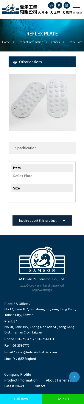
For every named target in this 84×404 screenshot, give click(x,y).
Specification (25, 147)
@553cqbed (27, 358)
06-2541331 (45, 339)
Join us (63, 398)
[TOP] (74, 377)
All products (27, 68)
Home (6, 42)
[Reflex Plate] (42, 102)
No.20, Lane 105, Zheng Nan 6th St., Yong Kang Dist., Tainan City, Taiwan (39, 329)
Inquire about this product (38, 220)
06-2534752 (25, 339)
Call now (21, 398)
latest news (14, 385)
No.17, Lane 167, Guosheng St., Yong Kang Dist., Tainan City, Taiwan (40, 312)
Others (55, 42)
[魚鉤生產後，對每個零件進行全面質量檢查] (42, 9)
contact (39, 385)
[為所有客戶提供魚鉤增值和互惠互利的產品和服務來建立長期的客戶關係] (42, 264)
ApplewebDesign (42, 290)
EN (51, 5)
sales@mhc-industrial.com (36, 352)
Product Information (30, 42)
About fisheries (58, 380)
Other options (30, 61)
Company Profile (17, 374)
